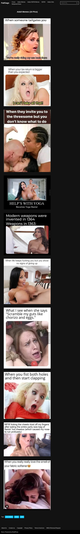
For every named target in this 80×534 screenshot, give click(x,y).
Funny (13, 2)
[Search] (77, 3)
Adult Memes (9, 516)
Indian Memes (21, 2)
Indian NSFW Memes (33, 2)
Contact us (12, 528)
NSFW (43, 2)
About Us (4, 528)
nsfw (22, 516)
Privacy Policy (28, 528)
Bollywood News (16, 4)
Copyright (19, 528)
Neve (2, 532)
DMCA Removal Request (53, 528)
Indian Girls (51, 2)
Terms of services (39, 528)
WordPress (15, 532)
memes (16, 516)
